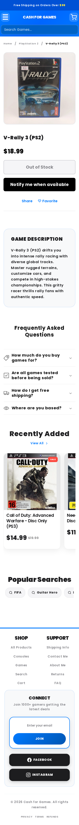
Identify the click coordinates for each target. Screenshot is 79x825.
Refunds (52, 816)
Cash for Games (39, 17)
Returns (58, 674)
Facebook (42, 760)
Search (21, 674)
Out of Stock (39, 167)
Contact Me (58, 656)
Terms (39, 816)
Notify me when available (39, 185)
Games (21, 665)
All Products (21, 647)
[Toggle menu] (5, 17)
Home (8, 43)
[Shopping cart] (74, 17)
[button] (39, 358)
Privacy (26, 816)
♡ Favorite (47, 201)
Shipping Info (58, 647)
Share (27, 201)
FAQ (57, 683)
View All (37, 443)
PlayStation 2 (29, 43)
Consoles (21, 656)
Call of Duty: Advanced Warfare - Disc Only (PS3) (30, 521)
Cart (21, 683)
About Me (58, 665)
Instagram (42, 775)
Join (39, 739)
